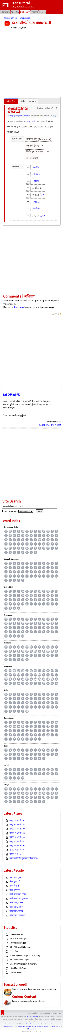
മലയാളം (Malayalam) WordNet (19, 116)
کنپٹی (42, 215)
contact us (33, 1013)
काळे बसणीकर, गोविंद (18, 894)
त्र (39, 539)
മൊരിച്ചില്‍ (11, 394)
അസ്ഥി (31, 121)
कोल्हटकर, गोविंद (16, 911)
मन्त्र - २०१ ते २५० (17, 837)
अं (14, 531)
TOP (57, 314)
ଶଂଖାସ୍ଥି (36, 202)
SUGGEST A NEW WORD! (50, 425)
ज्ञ (56, 535)
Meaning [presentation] (11, 101)
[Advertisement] (31, 62)
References (24, 18)
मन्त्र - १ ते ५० (15, 854)
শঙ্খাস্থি (35, 167)
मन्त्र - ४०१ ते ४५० (17, 820)
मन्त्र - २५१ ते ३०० (17, 833)
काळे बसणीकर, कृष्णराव (19, 898)
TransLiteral (26, 1024)
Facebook (19, 307)
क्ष (27, 535)
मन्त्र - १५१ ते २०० (17, 841)
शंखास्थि (35, 181)
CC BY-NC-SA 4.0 (55, 1026)
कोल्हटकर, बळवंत (16, 903)
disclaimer (45, 1013)
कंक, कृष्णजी (15, 890)
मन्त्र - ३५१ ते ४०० (17, 824)
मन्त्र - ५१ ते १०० (17, 850)
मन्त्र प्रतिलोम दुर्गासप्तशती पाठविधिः (24, 858)
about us (57, 1013)
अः (10, 531)
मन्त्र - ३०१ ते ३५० (17, 829)
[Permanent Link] (51, 116)
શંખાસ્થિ (36, 174)
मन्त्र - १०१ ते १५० (17, 846)
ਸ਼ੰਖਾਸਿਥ (36, 208)
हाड (42, 195)
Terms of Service (32, 1016)
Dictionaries (10, 18)
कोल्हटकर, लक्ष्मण (16, 907)
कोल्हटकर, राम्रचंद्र (18, 915)
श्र (10, 548)
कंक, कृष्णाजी (15, 882)
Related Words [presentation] (28, 101)
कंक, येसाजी (14, 886)
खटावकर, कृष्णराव (17, 877)
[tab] (11, 101)
